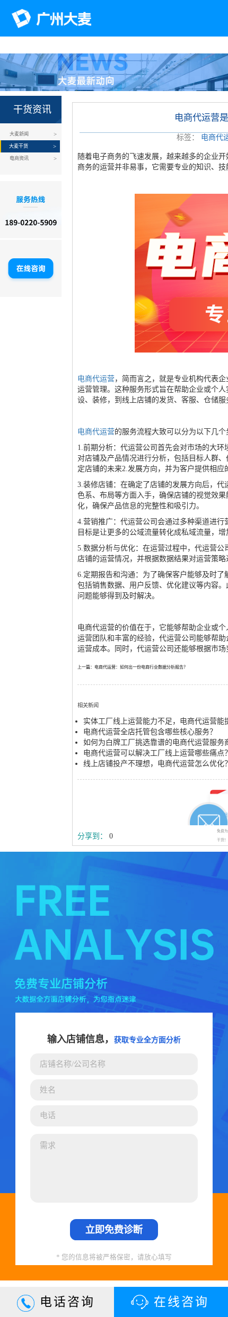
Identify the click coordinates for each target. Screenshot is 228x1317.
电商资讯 (19, 158)
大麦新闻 (19, 134)
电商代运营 (96, 379)
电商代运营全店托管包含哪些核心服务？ (150, 732)
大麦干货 (18, 146)
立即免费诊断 (114, 1229)
